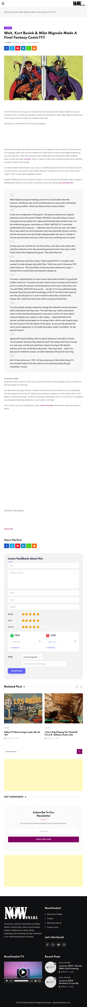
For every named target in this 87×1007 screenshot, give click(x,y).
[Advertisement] (43, 775)
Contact (50, 918)
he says (27, 159)
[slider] (21, 980)
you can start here (66, 183)
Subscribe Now (43, 839)
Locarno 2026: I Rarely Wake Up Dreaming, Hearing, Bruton (70, 968)
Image (10, 657)
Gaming (7, 728)
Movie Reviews (64, 963)
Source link (8, 529)
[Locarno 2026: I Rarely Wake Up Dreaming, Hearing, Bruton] (50, 967)
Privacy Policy (52, 927)
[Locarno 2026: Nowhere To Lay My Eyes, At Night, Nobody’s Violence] (50, 982)
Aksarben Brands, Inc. (61, 1002)
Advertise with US (54, 923)
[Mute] (35, 981)
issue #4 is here (46, 405)
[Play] (7, 981)
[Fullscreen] (39, 981)
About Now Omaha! (54, 914)
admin (8, 42)
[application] (23, 972)
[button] (77, 687)
